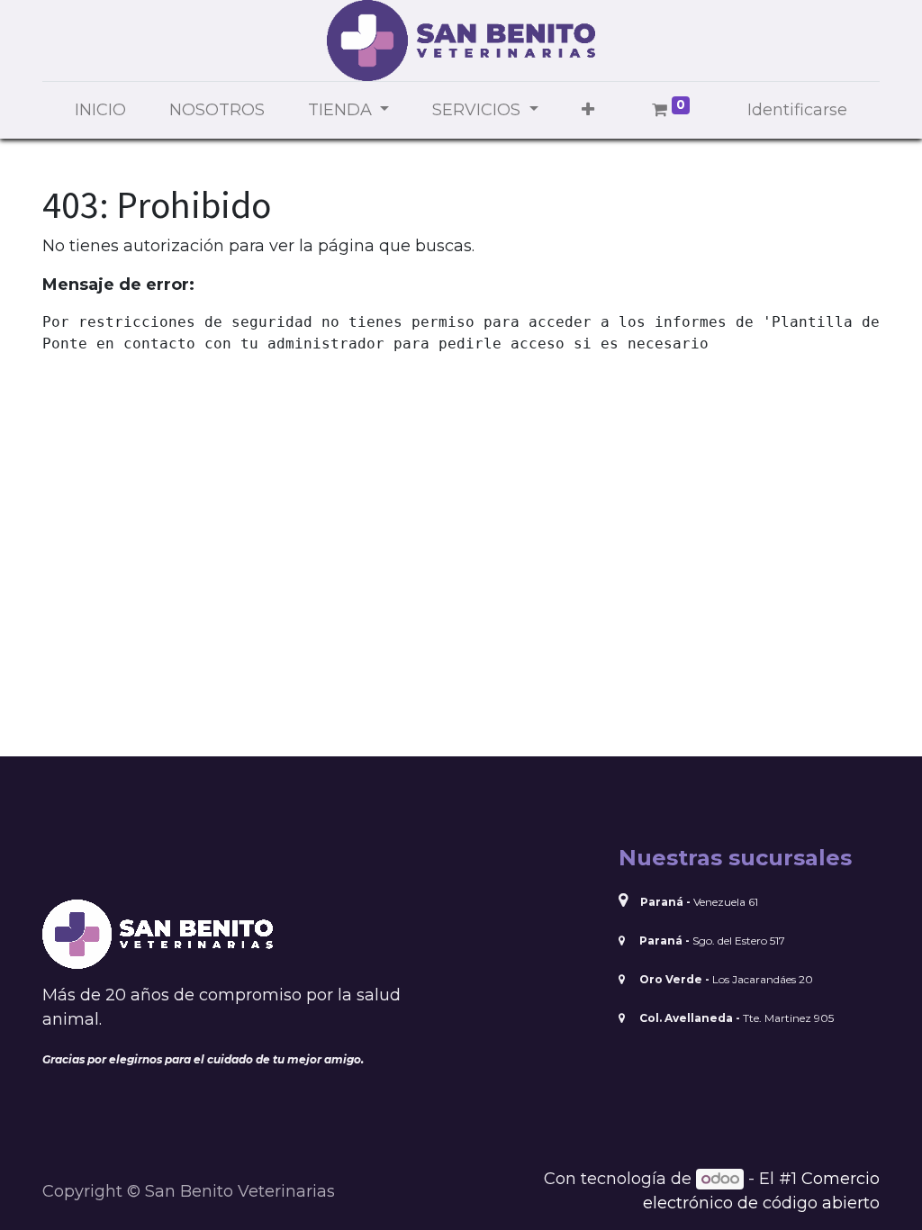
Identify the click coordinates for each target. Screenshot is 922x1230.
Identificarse (797, 110)
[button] (588, 110)
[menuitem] (100, 110)
